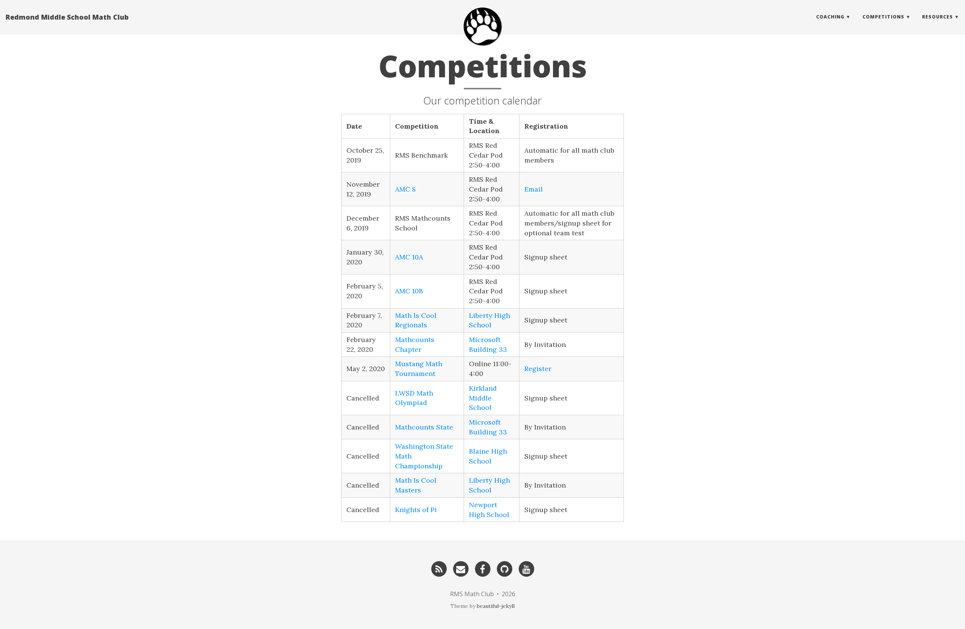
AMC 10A (409, 257)
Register (537, 368)
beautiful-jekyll (496, 606)
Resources (937, 17)
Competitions (883, 17)
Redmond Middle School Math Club (67, 16)
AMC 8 (405, 189)
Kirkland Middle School (483, 398)
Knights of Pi (416, 509)
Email (533, 189)
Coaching (830, 17)
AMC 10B (409, 291)
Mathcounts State (424, 427)
